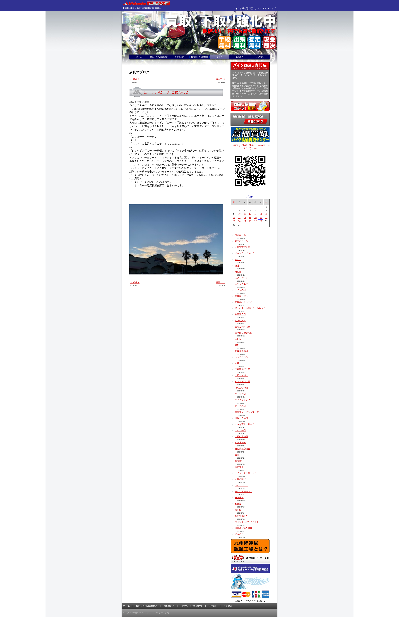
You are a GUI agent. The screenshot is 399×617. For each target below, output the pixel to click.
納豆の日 (239, 534)
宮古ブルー (240, 467)
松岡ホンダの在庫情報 (191, 606)
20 (255, 217)
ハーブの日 (240, 394)
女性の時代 (240, 479)
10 (239, 214)
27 (255, 221)
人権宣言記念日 (242, 247)
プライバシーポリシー (163, 613)
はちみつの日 (241, 388)
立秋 (237, 363)
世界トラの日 (241, 418)
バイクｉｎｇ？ (242, 400)
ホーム (139, 57)
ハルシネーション (243, 491)
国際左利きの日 (242, 327)
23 (234, 221)
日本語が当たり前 (243, 528)
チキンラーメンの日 (245, 253)
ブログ (219, 57)
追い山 (238, 510)
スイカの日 (240, 430)
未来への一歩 (241, 278)
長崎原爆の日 (241, 351)
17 (239, 217)
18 (245, 217)
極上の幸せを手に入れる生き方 (250, 308)
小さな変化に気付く (245, 424)
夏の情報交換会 (242, 449)
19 (250, 217)
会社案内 (239, 57)
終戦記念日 (240, 314)
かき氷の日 (240, 442)
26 (250, 221)
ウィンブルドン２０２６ (247, 522)
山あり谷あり (241, 284)
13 (255, 214)
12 (250, 214)
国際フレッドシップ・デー (248, 412)
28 (261, 221)
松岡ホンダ (139, 613)
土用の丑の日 (241, 436)
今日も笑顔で (241, 375)
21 (261, 217)
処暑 (237, 265)
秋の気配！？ (241, 516)
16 (234, 217)
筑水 (237, 345)
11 (245, 214)
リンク (258, 8)
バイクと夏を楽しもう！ (247, 473)
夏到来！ (239, 497)
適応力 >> (220, 79)
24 (239, 221)
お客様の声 (179, 57)
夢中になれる (241, 241)
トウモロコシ (241, 357)
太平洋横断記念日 (243, 333)
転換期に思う (241, 296)
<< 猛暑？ (134, 79)
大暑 (237, 455)
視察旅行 (239, 461)
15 (266, 214)
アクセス (260, 57)
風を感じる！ (241, 235)
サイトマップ (269, 8)
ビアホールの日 (242, 381)
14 (261, 214)
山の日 (238, 339)
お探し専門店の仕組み (159, 57)
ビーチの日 (240, 406)
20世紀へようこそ (243, 302)
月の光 (238, 272)
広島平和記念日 (242, 369)
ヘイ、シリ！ (241, 485)
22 (266, 217)
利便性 (238, 504)
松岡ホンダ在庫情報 (199, 57)
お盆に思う (240, 320)
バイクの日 (240, 290)
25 (245, 221)
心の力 (238, 259)
